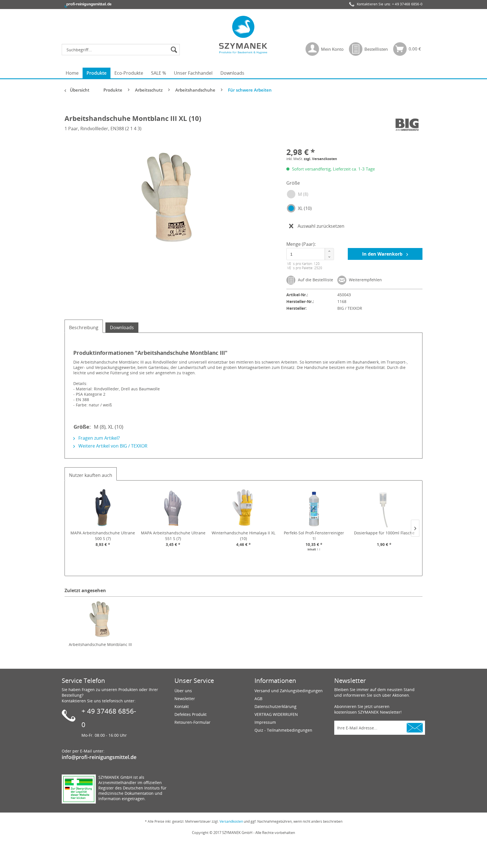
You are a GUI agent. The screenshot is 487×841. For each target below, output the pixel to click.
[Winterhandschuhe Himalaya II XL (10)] (243, 507)
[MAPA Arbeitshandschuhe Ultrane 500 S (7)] (102, 507)
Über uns (183, 690)
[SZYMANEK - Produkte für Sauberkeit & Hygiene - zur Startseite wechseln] (243, 35)
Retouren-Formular (192, 722)
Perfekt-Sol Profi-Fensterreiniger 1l (314, 535)
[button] (329, 251)
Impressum (265, 722)
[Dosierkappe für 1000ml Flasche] (384, 507)
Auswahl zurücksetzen (321, 226)
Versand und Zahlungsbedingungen (288, 690)
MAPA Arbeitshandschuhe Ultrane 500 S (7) (102, 535)
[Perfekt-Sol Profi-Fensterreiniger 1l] (314, 507)
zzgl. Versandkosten (320, 158)
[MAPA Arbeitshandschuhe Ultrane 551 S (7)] (173, 507)
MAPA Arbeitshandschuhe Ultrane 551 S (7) (173, 535)
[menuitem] (122, 49)
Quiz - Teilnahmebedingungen (283, 730)
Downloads (122, 327)
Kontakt (181, 706)
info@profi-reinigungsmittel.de (99, 757)
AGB (258, 698)
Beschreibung (83, 327)
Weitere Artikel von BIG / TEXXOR (112, 446)
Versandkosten (231, 821)
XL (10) (305, 208)
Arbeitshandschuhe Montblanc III (100, 644)
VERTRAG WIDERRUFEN (276, 714)
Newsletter (184, 698)
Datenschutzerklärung (275, 706)
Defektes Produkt (190, 714)
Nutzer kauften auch (90, 475)
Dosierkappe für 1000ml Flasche (384, 532)
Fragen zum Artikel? (98, 438)
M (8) (303, 194)
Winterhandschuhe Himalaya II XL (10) (243, 535)
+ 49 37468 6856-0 (407, 4)
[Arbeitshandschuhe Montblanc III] (100, 619)
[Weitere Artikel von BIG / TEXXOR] (406, 124)
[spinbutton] (309, 254)
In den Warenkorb (383, 254)
